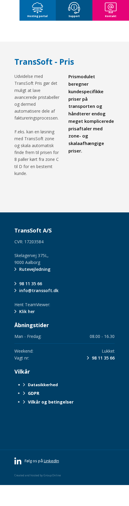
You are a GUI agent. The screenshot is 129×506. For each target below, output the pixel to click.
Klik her (27, 311)
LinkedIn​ (51, 460)
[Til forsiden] (64, 31)
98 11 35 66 (30, 283)
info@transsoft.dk (38, 290)
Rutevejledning (34, 269)
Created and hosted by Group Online (37, 475)
